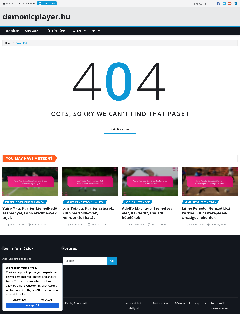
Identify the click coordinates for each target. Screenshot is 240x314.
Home (8, 43)
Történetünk (55, 31)
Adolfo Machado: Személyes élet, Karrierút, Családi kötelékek (147, 213)
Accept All (32, 305)
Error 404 (21, 43)
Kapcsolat (32, 31)
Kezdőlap (12, 31)
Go (112, 261)
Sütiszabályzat (161, 303)
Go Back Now (121, 129)
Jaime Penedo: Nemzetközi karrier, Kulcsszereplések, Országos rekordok (206, 213)
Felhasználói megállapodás (219, 306)
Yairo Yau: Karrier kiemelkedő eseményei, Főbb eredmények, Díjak (30, 213)
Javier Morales (16, 224)
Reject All (46, 299)
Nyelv (96, 31)
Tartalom (78, 31)
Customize (19, 299)
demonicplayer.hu (36, 16)
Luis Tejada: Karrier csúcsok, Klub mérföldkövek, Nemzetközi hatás (88, 213)
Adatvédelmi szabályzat (17, 259)
